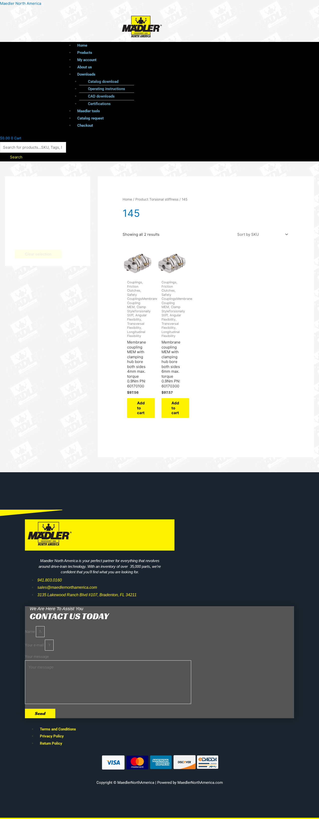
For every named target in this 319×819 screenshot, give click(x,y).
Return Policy (51, 743)
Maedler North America (20, 3)
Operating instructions (106, 89)
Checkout (85, 125)
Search (16, 157)
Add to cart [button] (141, 408)
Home (82, 45)
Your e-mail (35, 645)
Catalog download (103, 81)
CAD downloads (101, 96)
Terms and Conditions (58, 729)
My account (86, 60)
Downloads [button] (86, 74)
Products (84, 52)
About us (84, 67)
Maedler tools (88, 111)
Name (30, 631)
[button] (172, 74)
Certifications (99, 104)
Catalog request (90, 118)
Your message (37, 656)
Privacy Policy (52, 736)
